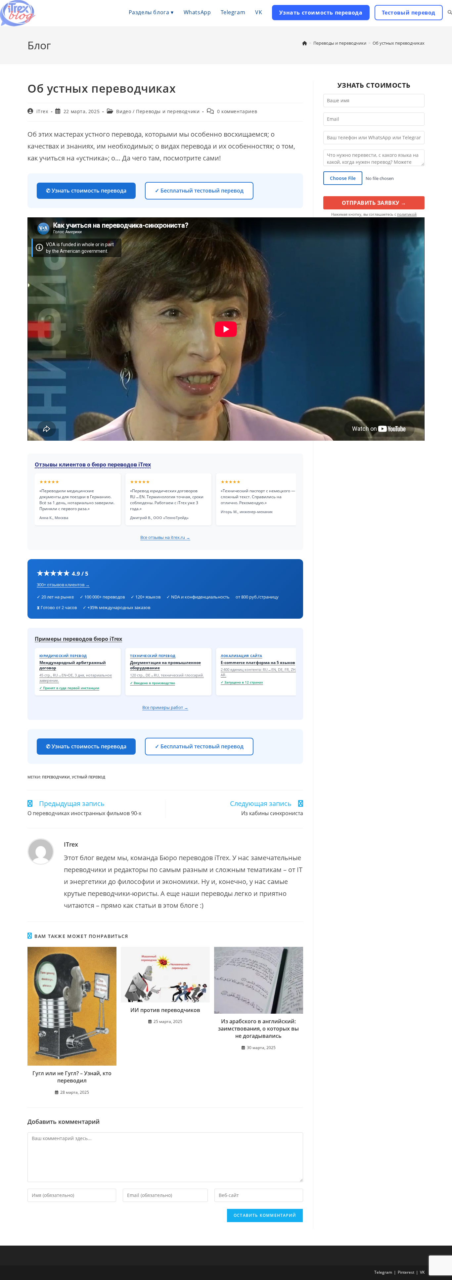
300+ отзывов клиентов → (63, 585)
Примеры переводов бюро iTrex (78, 638)
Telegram (383, 1272)
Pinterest (406, 1272)
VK (422, 1272)
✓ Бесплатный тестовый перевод (199, 190)
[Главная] (304, 43)
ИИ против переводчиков (165, 1010)
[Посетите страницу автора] (40, 851)
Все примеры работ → (165, 707)
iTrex (42, 111)
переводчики (56, 776)
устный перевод (88, 776)
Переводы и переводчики (168, 111)
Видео (123, 111)
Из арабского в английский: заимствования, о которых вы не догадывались (258, 1029)
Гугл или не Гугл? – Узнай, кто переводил (72, 1077)
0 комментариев (237, 111)
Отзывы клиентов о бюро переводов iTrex (93, 464)
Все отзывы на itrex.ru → (165, 537)
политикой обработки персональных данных (380, 216)
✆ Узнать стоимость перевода (86, 190)
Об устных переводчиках (399, 43)
